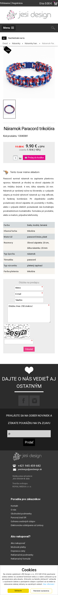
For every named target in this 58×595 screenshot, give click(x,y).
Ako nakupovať (18, 543)
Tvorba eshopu (20, 483)
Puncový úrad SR (18, 517)
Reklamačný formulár (20, 559)
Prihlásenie (5, 3)
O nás (13, 510)
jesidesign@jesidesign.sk (30, 469)
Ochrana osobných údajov (23, 521)
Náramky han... (31, 43)
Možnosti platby (18, 547)
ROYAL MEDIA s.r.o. (22, 486)
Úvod (5, 43)
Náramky (16, 43)
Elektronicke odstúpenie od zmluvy (27, 525)
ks (20, 158)
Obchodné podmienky (21, 513)
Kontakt (14, 506)
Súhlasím (18, 591)
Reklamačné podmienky (22, 555)
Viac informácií (48, 584)
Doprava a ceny (18, 551)
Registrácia (17, 3)
